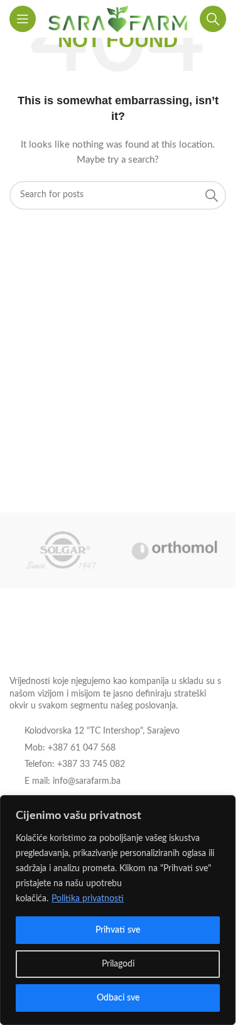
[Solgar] (61, 550)
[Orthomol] (174, 550)
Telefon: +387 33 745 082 (74, 764)
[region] (118, 910)
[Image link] (78, 641)
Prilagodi (118, 964)
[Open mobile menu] (22, 18)
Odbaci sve (118, 998)
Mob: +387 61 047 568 (70, 748)
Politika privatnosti (88, 898)
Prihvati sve (117, 930)
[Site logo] (117, 18)
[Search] (212, 18)
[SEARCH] (211, 195)
